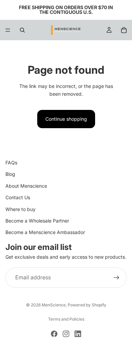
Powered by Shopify (87, 304)
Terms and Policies (66, 319)
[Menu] (8, 30)
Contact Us (17, 198)
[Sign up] (116, 278)
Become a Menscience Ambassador (45, 232)
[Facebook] (54, 334)
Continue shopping (66, 119)
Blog (10, 174)
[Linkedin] (78, 334)
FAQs (11, 162)
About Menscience (26, 186)
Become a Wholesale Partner (37, 221)
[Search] (22, 30)
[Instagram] (66, 334)
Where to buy (20, 209)
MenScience (54, 304)
